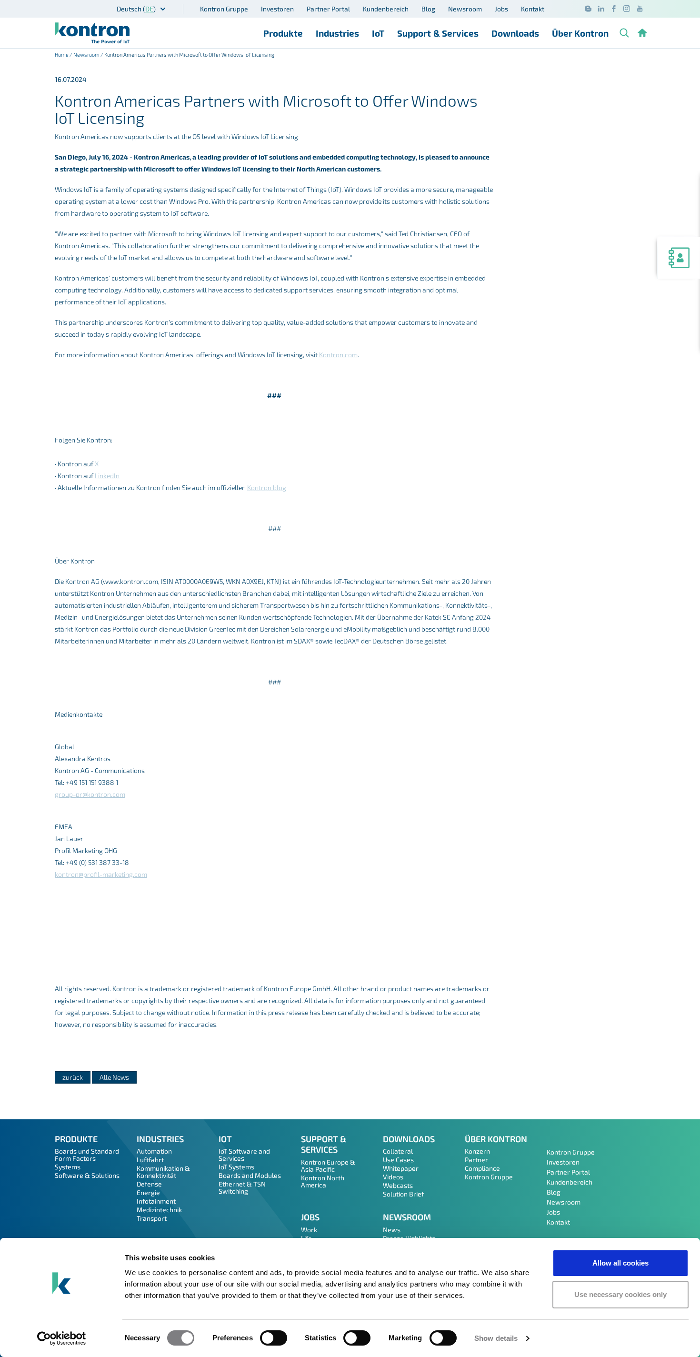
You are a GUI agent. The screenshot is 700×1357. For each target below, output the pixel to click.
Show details (496, 1338)
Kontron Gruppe (224, 9)
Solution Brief (403, 1194)
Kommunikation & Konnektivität (163, 1171)
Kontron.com (338, 355)
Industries (337, 33)
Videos (393, 1177)
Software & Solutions (87, 1175)
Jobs (501, 9)
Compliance (482, 1168)
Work (309, 1230)
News (391, 1230)
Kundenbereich (386, 9)
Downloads (515, 33)
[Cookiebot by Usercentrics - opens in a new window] (61, 1338)
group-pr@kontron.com (90, 794)
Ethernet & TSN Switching (242, 1187)
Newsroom (465, 9)
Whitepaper (401, 1168)
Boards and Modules (250, 1175)
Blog (428, 9)
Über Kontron (580, 33)
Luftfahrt (150, 1160)
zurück (72, 1077)
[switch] (273, 1338)
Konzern (477, 1151)
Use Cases (398, 1160)
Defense (149, 1184)
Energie (148, 1192)
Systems (67, 1167)
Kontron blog (266, 487)
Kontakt (532, 9)
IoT (378, 33)
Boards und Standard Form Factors (87, 1154)
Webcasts (398, 1185)
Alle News (114, 1077)
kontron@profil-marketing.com (101, 874)
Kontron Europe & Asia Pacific (328, 1165)
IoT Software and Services (244, 1154)
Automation (154, 1151)
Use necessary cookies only (620, 1294)
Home (62, 54)
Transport (152, 1218)
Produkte (283, 33)
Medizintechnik (159, 1210)
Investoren (277, 9)
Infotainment (156, 1201)
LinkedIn (107, 476)
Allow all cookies (620, 1263)
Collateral (398, 1151)
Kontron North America (322, 1181)
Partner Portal (328, 9)
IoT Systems (236, 1167)
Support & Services (438, 33)
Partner (476, 1160)
